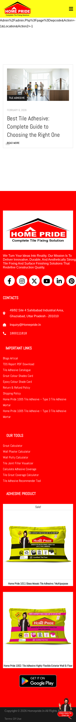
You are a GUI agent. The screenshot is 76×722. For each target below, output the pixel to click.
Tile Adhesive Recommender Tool (22, 481)
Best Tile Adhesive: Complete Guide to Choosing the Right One (33, 127)
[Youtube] (47, 280)
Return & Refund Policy (16, 387)
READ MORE (13, 143)
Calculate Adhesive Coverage (19, 469)
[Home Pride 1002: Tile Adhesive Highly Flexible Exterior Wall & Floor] (38, 627)
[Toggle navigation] (71, 8)
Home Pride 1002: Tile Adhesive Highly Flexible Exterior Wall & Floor (38, 665)
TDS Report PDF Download (18, 364)
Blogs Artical (10, 358)
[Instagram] (22, 280)
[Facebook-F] (9, 280)
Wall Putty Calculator (15, 457)
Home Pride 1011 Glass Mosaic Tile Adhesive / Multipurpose (38, 583)
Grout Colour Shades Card (18, 376)
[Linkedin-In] (59, 280)
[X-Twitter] (34, 280)
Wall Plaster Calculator (16, 451)
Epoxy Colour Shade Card (17, 382)
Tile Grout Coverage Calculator (21, 475)
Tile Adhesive (17, 97)
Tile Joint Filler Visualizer (18, 463)
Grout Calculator (12, 446)
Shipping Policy (12, 393)
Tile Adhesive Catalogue (17, 370)
